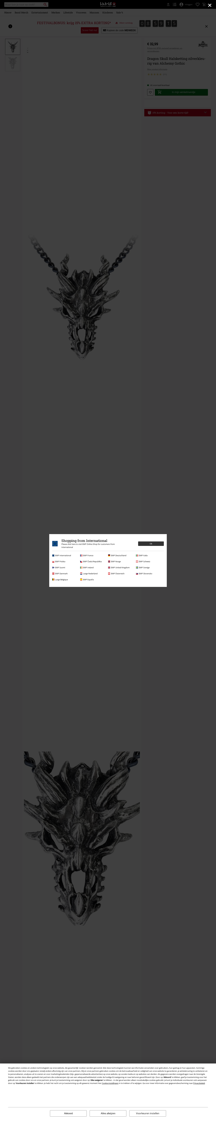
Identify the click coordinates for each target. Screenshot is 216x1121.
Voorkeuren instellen (147, 1113)
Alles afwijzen (108, 1113)
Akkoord (68, 1113)
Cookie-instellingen (110, 1083)
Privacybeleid (199, 1083)
